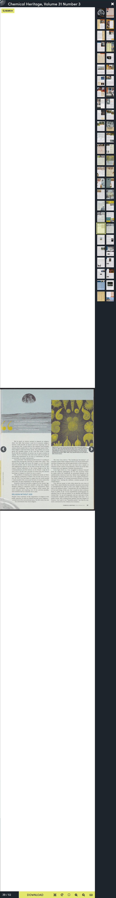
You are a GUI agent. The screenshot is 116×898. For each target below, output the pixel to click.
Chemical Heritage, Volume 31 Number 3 (44, 4)
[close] (112, 4)
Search (9, 10)
